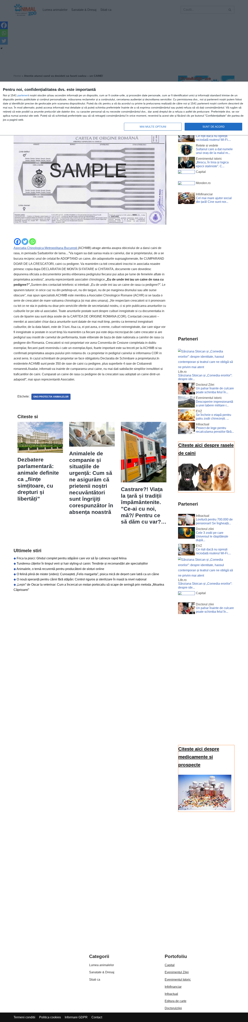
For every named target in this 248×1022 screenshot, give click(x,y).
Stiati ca (94, 979)
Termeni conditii (24, 1017)
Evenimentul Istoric (178, 979)
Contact (96, 1017)
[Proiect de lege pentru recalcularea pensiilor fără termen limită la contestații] (186, 429)
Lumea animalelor (101, 965)
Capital (170, 965)
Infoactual (171, 994)
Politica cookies (50, 1017)
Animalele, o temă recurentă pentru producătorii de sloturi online (60, 569)
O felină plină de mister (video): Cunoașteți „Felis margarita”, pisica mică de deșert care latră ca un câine (88, 574)
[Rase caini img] (204, 489)
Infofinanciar (173, 986)
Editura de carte (175, 1001)
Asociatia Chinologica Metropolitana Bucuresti (46, 248)
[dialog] (124, 108)
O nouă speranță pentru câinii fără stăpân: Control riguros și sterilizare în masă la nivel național (81, 579)
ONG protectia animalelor (51, 396)
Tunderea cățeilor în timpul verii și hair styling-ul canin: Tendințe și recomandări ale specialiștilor (82, 563)
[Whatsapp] (32, 241)
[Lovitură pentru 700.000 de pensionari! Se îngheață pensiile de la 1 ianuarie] (186, 520)
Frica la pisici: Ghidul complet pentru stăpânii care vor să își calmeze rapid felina (72, 558)
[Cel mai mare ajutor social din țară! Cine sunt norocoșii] (186, 199)
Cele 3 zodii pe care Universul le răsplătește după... (212, 536)
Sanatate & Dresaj (101, 972)
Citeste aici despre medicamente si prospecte (198, 756)
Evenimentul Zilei (177, 972)
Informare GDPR (76, 1017)
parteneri (22, 95)
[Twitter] (25, 241)
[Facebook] (17, 241)
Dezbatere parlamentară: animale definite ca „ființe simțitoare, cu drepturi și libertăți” (38, 479)
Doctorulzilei (173, 1008)
